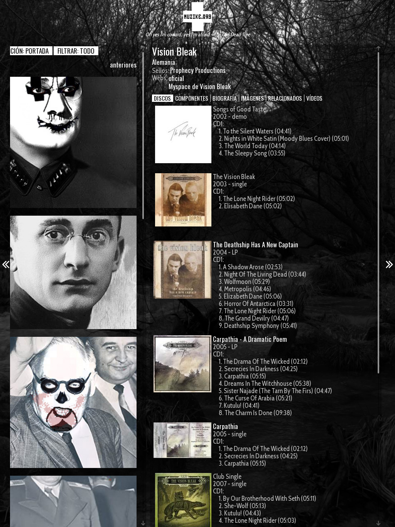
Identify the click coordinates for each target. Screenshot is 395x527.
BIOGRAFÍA (225, 98)
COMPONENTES (191, 98)
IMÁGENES (252, 98)
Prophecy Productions (198, 70)
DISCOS (162, 98)
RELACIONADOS (285, 98)
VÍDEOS (314, 98)
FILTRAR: (76, 50)
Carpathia (225, 426)
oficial (176, 78)
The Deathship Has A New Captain (255, 244)
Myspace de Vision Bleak (200, 86)
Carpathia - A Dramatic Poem (250, 339)
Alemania (163, 62)
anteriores (123, 64)
